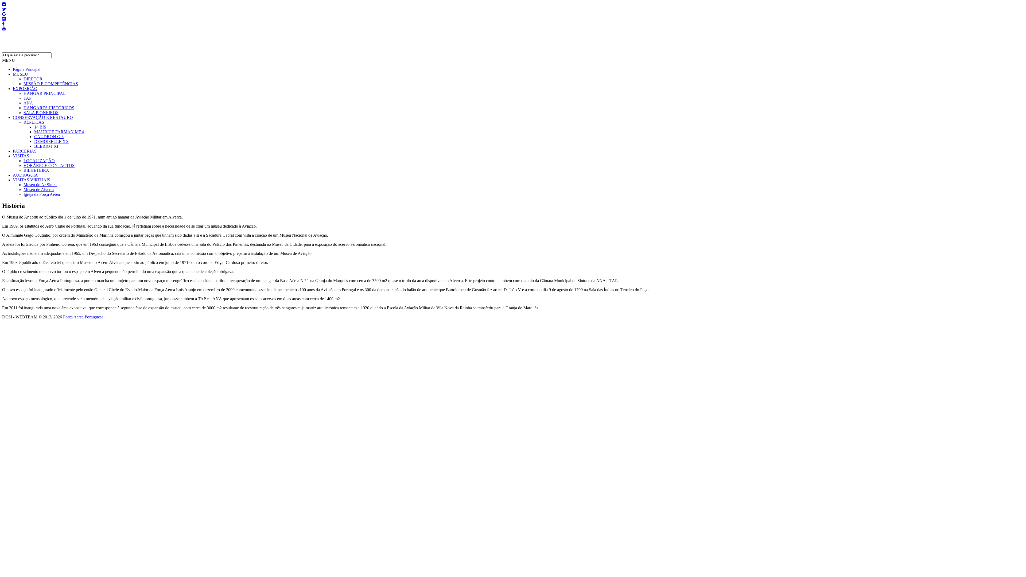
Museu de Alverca (39, 189)
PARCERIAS (25, 151)
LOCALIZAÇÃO (39, 160)
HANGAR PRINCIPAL (45, 93)
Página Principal (26, 69)
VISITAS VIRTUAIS (31, 180)
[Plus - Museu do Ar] (4, 14)
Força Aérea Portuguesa (83, 317)
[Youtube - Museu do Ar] (4, 28)
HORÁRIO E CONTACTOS (49, 165)
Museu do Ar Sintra (40, 184)
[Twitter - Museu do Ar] (4, 9)
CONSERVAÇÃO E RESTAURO (43, 117)
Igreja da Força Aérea (42, 194)
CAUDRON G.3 (49, 136)
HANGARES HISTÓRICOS (49, 108)
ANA (28, 103)
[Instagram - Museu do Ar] (4, 19)
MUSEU (20, 74)
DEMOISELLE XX (51, 141)
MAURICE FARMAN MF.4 (59, 132)
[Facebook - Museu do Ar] (3, 23)
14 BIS (40, 127)
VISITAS (21, 156)
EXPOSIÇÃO (25, 88)
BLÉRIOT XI (46, 146)
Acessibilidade (14, 321)
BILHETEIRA (36, 170)
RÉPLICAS (34, 122)
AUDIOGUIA (25, 175)
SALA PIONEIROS (41, 112)
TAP (28, 98)
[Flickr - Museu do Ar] (4, 4)
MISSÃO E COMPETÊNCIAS (51, 83)
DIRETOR (33, 79)
